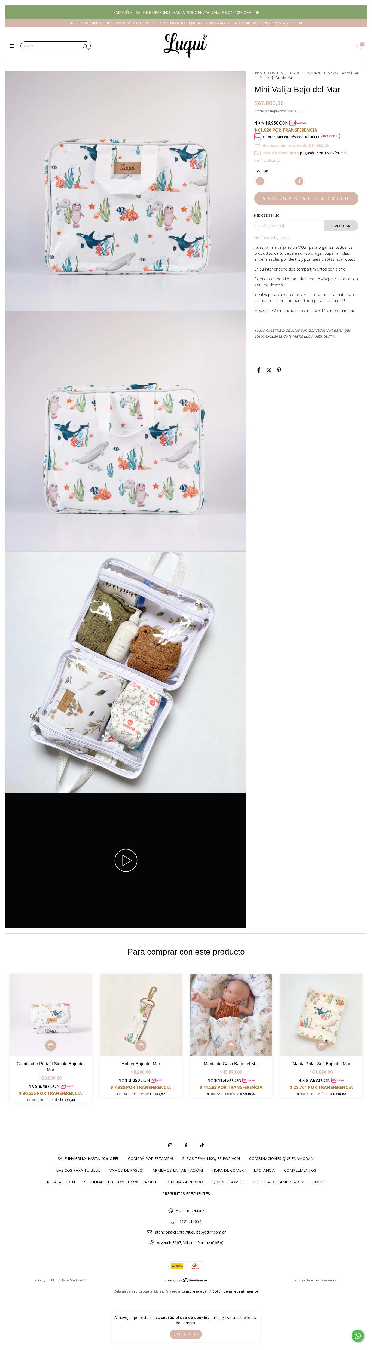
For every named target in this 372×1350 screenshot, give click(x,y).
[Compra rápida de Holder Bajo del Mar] (140, 1045)
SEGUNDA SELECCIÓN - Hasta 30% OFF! (120, 1182)
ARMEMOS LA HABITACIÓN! (178, 1170)
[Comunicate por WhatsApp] (358, 1336)
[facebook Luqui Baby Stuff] (186, 1145)
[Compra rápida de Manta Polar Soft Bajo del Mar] (321, 1045)
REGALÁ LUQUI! (61, 1182)
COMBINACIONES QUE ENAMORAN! (281, 1158)
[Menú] (12, 46)
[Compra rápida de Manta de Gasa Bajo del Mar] (231, 1045)
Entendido (186, 1334)
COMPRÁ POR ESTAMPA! (150, 1158)
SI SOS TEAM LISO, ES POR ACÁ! (211, 1158)
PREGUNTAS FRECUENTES (186, 1193)
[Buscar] (85, 46)
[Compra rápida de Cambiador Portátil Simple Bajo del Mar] (50, 1045)
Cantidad (261, 171)
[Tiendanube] (186, 1281)
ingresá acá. (197, 1291)
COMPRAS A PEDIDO (184, 1182)
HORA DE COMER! (228, 1170)
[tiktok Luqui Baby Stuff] (201, 1145)
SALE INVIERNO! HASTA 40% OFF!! (88, 1158)
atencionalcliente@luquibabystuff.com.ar (190, 1232)
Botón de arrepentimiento (235, 1291)
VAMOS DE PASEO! (126, 1170)
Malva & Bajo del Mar (343, 73)
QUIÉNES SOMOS (228, 1182)
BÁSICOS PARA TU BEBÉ (78, 1170)
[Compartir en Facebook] (258, 370)
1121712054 (190, 1221)
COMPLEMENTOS (300, 1170)
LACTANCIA (264, 1170)
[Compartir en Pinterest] (279, 370)
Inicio (258, 73)
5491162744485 (190, 1210)
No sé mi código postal (272, 237)
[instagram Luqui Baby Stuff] (170, 1145)
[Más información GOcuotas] (330, 136)
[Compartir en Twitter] (268, 370)
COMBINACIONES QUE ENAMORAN (295, 73)
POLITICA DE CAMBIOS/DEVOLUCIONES (289, 1182)
